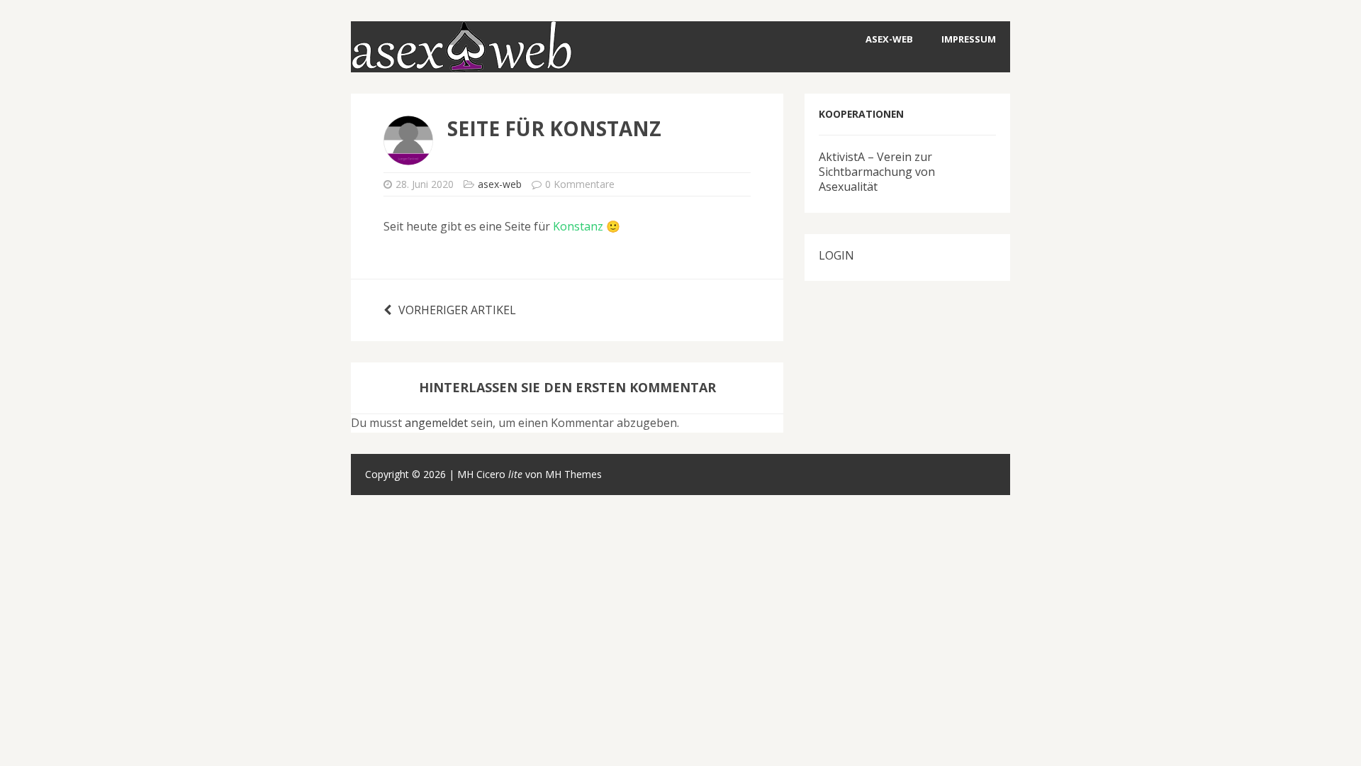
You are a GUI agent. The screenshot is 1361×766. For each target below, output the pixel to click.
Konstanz (578, 226)
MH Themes (573, 474)
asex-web (889, 39)
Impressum (968, 39)
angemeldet (436, 423)
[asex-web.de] (461, 62)
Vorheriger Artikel (457, 310)
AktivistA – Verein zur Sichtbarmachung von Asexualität (877, 171)
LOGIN (836, 255)
